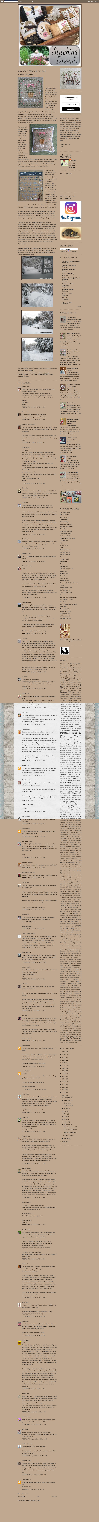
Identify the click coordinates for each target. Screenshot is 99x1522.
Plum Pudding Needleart (70, 917)
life (63, 858)
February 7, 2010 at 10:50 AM (34, 1089)
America (78, 667)
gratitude (78, 812)
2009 (64, 1142)
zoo (75, 1042)
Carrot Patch (64, 519)
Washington (78, 1028)
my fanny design (75, 889)
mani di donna (75, 875)
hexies (79, 824)
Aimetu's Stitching (68, 273)
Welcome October (65, 616)
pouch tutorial (75, 921)
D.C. (63, 760)
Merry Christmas (65, 552)
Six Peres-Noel (64, 580)
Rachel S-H (25, 1444)
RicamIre (65, 298)
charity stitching (76, 718)
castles (75, 716)
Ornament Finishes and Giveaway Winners (73, 421)
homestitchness (74, 832)
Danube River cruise (73, 762)
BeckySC (24, 553)
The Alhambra (72, 995)
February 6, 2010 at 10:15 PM (34, 947)
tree (80, 1014)
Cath (23, 412)
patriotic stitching (73, 907)
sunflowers (74, 985)
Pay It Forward (64, 909)
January (66, 1138)
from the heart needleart (74, 795)
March (66, 1122)
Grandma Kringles (76, 808)
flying (70, 789)
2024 (64, 1057)
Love (61, 547)
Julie (23, 1321)
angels (70, 670)
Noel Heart (63, 561)
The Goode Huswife (67, 999)
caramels (77, 712)
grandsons (76, 810)
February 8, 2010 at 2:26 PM (33, 1316)
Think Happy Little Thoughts (68, 604)
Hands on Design (73, 816)
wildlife (74, 1034)
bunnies (62, 712)
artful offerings (65, 674)
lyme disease (77, 869)
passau (77, 903)
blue (71, 698)
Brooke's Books (74, 708)
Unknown (25, 1479)
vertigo (79, 1026)
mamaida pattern (75, 872)
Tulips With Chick (65, 609)
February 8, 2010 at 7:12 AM (33, 1197)
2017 (64, 1076)
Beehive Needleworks (67, 684)
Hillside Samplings (74, 826)
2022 (64, 1063)
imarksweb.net (26, 1486)
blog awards (63, 696)
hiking (64, 826)
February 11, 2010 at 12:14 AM (34, 1439)
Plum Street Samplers (67, 919)
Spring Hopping (65, 590)
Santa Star (63, 576)
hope (68, 834)
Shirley (24, 1117)
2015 (64, 1081)
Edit (23, 983)
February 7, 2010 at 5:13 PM (33, 1131)
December (67, 1097)
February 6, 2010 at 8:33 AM (33, 419)
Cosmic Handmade (68, 742)
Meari (23, 1302)
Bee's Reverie (64, 514)
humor (78, 834)
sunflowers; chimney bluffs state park (69, 987)
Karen (24, 914)
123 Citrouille (63, 663)
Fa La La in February (70, 1129)
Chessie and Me (65, 724)
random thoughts (70, 936)
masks (61, 881)
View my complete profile (73, 165)
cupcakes (69, 758)
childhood (62, 726)
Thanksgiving (64, 993)
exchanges (77, 780)
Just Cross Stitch (72, 848)
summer (71, 983)
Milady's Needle (66, 885)
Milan (73, 885)
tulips (77, 1016)
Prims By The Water (68, 269)
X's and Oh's (65, 1042)
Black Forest (75, 692)
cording (71, 740)
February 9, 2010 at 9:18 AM (33, 1389)
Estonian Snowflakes (66, 526)
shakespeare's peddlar (66, 959)
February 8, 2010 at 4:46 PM (33, 1335)
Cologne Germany (77, 738)
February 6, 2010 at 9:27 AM (33, 548)
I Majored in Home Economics (68, 284)
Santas (79, 953)
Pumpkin (24, 1136)
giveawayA (78, 804)
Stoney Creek (64, 979)
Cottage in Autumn (65, 524)
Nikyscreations (77, 895)
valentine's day (65, 1024)
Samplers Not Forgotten (67, 951)
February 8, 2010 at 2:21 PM (33, 1297)
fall (61, 783)
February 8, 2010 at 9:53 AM (33, 1259)
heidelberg (70, 822)
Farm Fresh (69, 785)
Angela (24, 539)
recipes (62, 939)
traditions (62, 1014)
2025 (64, 1054)
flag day (69, 787)
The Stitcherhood (77, 1003)
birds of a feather (70, 688)
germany (66, 799)
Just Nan (72, 850)
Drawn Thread (76, 766)
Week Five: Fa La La (73, 333)
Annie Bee (25, 952)
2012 (64, 1090)
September (67, 1105)
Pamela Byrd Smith (65, 901)
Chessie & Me (74, 722)
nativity (69, 891)
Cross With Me (64, 756)
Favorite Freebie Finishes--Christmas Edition (73, 352)
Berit (23, 1264)
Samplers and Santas (69, 265)
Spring (20, 376)
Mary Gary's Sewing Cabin (72, 879)
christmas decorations (71, 730)
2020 (64, 1068)
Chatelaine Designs (67, 720)
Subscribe (71, 109)
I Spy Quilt (71, 838)
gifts (68, 801)
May (71, 881)
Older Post (54, 1496)
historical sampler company (68, 828)
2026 (64, 1052)
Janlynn (64, 842)
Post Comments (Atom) (33, 1500)
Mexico (67, 883)
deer (73, 764)
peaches (73, 909)
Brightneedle (63, 706)
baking (64, 680)
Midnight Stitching (76, 883)
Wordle (71, 1040)
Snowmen (77, 965)
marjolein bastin (64, 877)
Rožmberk (62, 949)
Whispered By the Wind (74, 1032)
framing (77, 789)
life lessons (68, 858)
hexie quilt (72, 824)
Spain (77, 969)
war (73, 1028)
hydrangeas (63, 838)
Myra (23, 502)
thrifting (79, 1007)
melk (75, 881)
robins (77, 943)
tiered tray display (66, 1009)
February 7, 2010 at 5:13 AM (33, 1011)
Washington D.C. (66, 1030)
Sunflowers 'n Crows (66, 599)
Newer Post (21, 1496)
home (70, 830)
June (65, 1114)
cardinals (62, 714)
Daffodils (73, 760)
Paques (62, 564)
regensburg (72, 939)
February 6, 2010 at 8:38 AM (33, 443)
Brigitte (24, 1393)
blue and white (77, 698)
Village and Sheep (65, 611)
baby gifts (70, 678)
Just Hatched (63, 850)
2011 (64, 1092)
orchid (69, 899)
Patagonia (63, 905)
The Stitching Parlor (67, 1005)
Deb (23, 488)
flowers (62, 789)
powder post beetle (65, 923)
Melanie (24, 1045)
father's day (77, 785)
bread (77, 704)
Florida (76, 787)
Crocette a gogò (65, 750)
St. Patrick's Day (71, 973)
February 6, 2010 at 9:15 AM (33, 498)
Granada (77, 806)
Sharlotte (24, 1460)
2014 (64, 1084)
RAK (76, 935)
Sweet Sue (25, 841)
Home (38, 1496)
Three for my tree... (73, 472)
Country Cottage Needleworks (36, 374)
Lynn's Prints (65, 870)
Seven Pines (64, 578)
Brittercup (63, 708)
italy (80, 840)
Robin (24, 1094)
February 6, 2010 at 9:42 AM (33, 561)
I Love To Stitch (67, 293)
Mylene (24, 693)
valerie (24, 729)
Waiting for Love (65, 613)
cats (80, 716)
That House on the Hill (70, 1127)
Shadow (76, 957)
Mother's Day (72, 887)
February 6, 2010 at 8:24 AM (33, 407)
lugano (78, 866)
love (67, 866)
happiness (72, 818)
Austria (62, 676)
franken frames (73, 791)
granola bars (70, 812)
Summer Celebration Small (68, 597)
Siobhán (24, 1168)
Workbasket (78, 1040)
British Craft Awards (74, 706)
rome (78, 945)
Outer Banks (76, 899)
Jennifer (24, 1230)
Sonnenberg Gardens (65, 969)
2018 (64, 1073)
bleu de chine (76, 694)
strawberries (63, 981)
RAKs (61, 937)
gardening (71, 797)
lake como (65, 854)
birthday (73, 690)
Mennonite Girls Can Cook (71, 261)
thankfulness (75, 991)
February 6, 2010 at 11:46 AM (34, 633)
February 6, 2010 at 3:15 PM (33, 836)
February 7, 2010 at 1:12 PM (33, 1112)
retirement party (76, 941)
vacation (68, 1022)
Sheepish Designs (76, 961)
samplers (77, 949)
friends (74, 793)
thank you (68, 991)
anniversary (70, 672)
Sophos (24, 1202)
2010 (64, 1095)
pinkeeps (62, 913)
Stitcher (24, 828)
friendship (63, 795)
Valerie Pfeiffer (71, 1026)
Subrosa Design (74, 981)
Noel (61, 557)
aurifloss (78, 674)
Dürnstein (65, 768)
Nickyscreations (68, 895)
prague (74, 923)
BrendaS (24, 780)
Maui (66, 881)
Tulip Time (63, 606)
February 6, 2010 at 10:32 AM (34, 597)
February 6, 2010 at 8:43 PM (33, 910)
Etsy (68, 778)
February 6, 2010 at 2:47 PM (33, 824)
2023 (64, 1060)
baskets (74, 682)
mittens (79, 885)
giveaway (69, 804)
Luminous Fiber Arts (66, 869)
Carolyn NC (25, 862)
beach (79, 682)
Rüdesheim (69, 949)
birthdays (63, 692)
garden (64, 797)
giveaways (66, 806)
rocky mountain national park (67, 945)
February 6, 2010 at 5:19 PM (33, 857)
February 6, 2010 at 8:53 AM (33, 483)
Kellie (23, 1340)
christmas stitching (72, 736)
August (66, 1108)
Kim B (24, 1429)
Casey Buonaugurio (66, 716)
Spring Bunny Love (66, 587)
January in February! (70, 1132)
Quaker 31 (63, 571)
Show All (79, 306)
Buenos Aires (76, 710)
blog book (71, 696)
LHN (73, 856)
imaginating (64, 840)
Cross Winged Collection (74, 754)
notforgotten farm (67, 897)
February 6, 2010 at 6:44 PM (33, 878)
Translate (74, 251)
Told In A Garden (74, 1012)
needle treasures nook (66, 893)
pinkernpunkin (74, 913)
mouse (67, 889)
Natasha (24, 602)
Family (68, 783)
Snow (51, 374)
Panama (76, 901)
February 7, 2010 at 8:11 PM (33, 1163)
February (67, 1124)
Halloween (63, 814)
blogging (78, 696)
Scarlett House (67, 955)
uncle (78, 1020)
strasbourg (75, 979)
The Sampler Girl (72, 1001)
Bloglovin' (65, 698)
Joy (23, 1015)
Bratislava (70, 704)
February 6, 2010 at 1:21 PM (33, 724)
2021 (64, 1065)
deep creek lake (65, 764)
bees (77, 684)
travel (75, 1014)
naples (62, 891)
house (73, 834)
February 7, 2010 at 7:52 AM (33, 1040)
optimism (64, 899)
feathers (62, 787)
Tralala (69, 1014)
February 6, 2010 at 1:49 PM (33, 760)
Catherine (25, 566)
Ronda (61, 947)
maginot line (66, 872)
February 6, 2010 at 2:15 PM (33, 775)
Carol (73, 160)
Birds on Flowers (65, 517)
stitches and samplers (70, 975)
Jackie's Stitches (27, 424)
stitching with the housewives (72, 977)
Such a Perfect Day (66, 592)
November (67, 1100)
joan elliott (62, 848)
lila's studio (65, 860)
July (65, 1111)
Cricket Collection (72, 748)
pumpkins (71, 933)
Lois (23, 638)
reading (78, 937)
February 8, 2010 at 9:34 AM (33, 1225)
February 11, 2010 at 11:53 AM (34, 1456)
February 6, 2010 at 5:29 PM (33, 867)
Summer (62, 595)
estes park (62, 778)
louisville (62, 866)
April (65, 1119)
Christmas (73, 726)
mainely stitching (27, 872)
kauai (67, 852)
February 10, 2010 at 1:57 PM (34, 1424)
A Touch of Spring (69, 1135)
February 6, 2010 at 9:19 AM (33, 534)
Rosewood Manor (73, 947)
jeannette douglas (65, 846)
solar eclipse (77, 967)
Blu (23, 676)
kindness (72, 852)
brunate (62, 710)
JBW (67, 844)
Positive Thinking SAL (66, 568)
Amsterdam (63, 670)
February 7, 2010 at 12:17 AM (34, 962)
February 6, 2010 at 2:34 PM (33, 811)
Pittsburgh (63, 915)
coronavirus (78, 740)
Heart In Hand (67, 820)
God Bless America (66, 531)
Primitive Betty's (64, 930)
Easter (72, 768)
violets (68, 1028)
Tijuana (75, 1009)
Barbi (23, 712)
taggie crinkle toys (71, 989)
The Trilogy (77, 1005)
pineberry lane (76, 911)
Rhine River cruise (66, 943)
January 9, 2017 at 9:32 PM (33, 1489)
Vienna (63, 1028)
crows (72, 756)
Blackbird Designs (65, 694)
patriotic (62, 907)
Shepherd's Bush (68, 963)
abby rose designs (76, 665)
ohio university (77, 897)
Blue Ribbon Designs (70, 700)
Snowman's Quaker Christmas (69, 583)
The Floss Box (77, 997)
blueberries (63, 702)
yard (71, 1042)
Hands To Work (64, 818)
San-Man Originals (70, 953)
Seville (67, 957)
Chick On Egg (64, 522)
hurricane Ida (75, 836)
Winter (26, 376)
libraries (79, 856)
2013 (64, 1087)
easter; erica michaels (73, 770)
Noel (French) (64, 559)
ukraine (72, 1020)
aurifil (72, 674)
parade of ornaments (66, 903)
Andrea (24, 765)
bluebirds (71, 702)
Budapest (68, 710)
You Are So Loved (65, 618)
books (62, 704)
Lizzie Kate (74, 864)
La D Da (79, 852)
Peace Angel (64, 566)
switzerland (62, 989)
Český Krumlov (66, 718)
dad (67, 760)
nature (77, 891)
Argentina (78, 672)
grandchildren (64, 808)
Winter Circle (71, 403)
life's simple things (77, 858)
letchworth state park (65, 856)
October (66, 1103)
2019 (64, 1071)
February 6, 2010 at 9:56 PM (33, 928)
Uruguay (62, 1022)
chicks (77, 724)
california (71, 712)
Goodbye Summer (65, 533)
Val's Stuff (76, 1022)
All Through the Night (68, 668)
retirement (67, 941)
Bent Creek (63, 686)
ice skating (78, 838)
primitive (77, 928)
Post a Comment (23, 1494)
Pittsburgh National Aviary (75, 915)
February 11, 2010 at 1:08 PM (34, 1474)
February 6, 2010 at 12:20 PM (34, 688)
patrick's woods (74, 905)
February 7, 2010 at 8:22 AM (33, 1066)
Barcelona (67, 682)
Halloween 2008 (65, 536)
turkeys (62, 1018)
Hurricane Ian (64, 836)
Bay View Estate (65, 512)
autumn (70, 676)
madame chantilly (76, 871)
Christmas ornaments (70, 733)
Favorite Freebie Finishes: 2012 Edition (72, 440)
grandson (65, 810)
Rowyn (24, 882)
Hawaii (79, 818)
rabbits (70, 935)
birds (79, 686)
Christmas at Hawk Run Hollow (70, 728)
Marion (24, 386)
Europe (74, 778)
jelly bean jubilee (76, 846)
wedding (64, 1032)
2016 (64, 1079)
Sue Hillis (63, 983)
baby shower (78, 678)
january (72, 842)
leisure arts (75, 854)
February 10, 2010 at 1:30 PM (34, 1412)
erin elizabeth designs (73, 776)
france (61, 791)
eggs (69, 772)
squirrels (62, 973)
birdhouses (73, 686)
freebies (63, 793)
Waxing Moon (77, 1030)
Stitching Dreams (67, 289)
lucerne (72, 866)
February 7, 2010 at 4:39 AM (33, 979)
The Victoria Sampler (69, 1008)
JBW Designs (74, 844)
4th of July (73, 664)
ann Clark (25, 1071)
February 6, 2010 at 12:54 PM (34, 707)
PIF (69, 911)
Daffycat (24, 816)
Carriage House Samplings (75, 714)
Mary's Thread (66, 302)
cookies (64, 740)
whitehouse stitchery (65, 1034)
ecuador (62, 772)
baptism (73, 680)
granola (62, 812)
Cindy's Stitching (27, 933)
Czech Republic (77, 758)
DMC (67, 766)
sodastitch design (68, 967)
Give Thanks (64, 529)
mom (63, 887)
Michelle (24, 1417)
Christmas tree (64, 738)
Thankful (62, 602)
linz (74, 860)
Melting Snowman (65, 550)
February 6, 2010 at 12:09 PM (34, 672)
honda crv (62, 834)
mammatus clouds (64, 875)
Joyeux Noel (64, 545)
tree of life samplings (67, 1016)
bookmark (77, 702)
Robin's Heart (64, 573)
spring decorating (74, 971)
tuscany (69, 1018)
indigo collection (73, 840)
